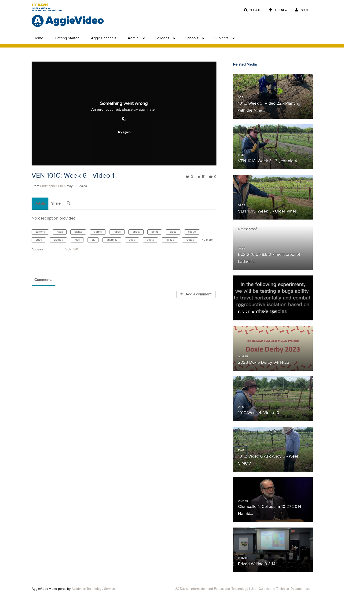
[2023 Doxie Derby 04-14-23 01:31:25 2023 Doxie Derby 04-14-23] (273, 348)
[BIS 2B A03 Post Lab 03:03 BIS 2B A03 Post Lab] (273, 298)
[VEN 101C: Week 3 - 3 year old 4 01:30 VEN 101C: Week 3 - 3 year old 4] (273, 146)
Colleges (162, 38)
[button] (252, 10)
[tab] (40, 204)
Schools (191, 38)
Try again (124, 132)
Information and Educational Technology (219, 588)
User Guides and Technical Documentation (281, 588)
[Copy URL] (124, 119)
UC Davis (181, 588)
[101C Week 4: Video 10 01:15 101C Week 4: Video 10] (273, 398)
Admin (133, 38)
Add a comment (198, 294)
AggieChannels (103, 38)
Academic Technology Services (94, 588)
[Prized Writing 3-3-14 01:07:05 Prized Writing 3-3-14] (273, 550)
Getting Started (67, 38)
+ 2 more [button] (207, 239)
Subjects (221, 38)
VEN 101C (72, 249)
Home (38, 38)
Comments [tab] (43, 280)
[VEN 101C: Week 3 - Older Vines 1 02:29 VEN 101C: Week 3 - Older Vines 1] (273, 197)
